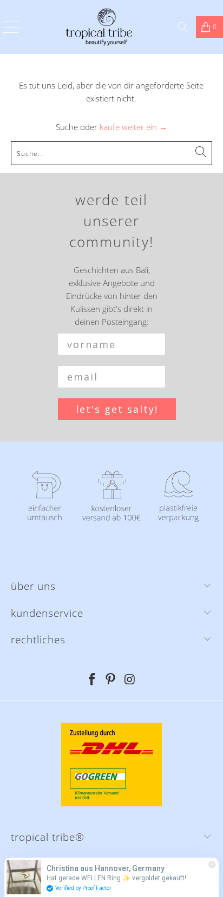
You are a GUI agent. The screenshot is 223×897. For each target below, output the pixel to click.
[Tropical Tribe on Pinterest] (111, 680)
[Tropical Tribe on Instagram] (130, 680)
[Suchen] (183, 27)
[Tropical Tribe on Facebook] (92, 680)
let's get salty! (117, 409)
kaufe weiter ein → (133, 126)
